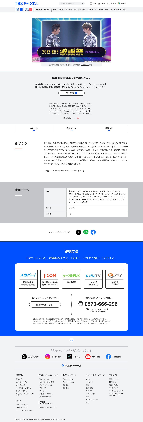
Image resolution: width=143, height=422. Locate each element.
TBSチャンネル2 (28, 9)
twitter (78, 232)
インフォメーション (46, 385)
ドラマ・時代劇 (58, 9)
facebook (93, 232)
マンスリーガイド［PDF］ (25, 410)
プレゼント (113, 3)
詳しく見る (70, 93)
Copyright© (18, 419)
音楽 (75, 9)
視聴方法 (123, 3)
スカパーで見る (21, 382)
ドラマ (88, 379)
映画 (106, 9)
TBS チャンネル (26, 3)
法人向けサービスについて (48, 407)
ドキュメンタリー (115, 9)
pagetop (71, 340)
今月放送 (39, 9)
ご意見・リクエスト (46, 394)
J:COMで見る (20, 385)
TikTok (77, 356)
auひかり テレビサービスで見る (25, 394)
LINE (85, 232)
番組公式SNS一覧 (73, 365)
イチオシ (103, 3)
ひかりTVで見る (21, 391)
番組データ (71, 128)
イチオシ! (42, 388)
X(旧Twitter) (33, 356)
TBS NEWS (113, 385)
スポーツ (90, 9)
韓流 (124, 9)
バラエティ (68, 9)
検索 (82, 3)
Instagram (56, 356)
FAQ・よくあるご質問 (46, 382)
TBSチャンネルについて (47, 379)
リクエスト (85, 65)
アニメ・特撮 (98, 9)
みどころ (34, 128)
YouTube (96, 356)
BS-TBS (111, 382)
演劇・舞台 (81, 9)
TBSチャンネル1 (19, 9)
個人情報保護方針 (45, 397)
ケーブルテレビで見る (23, 388)
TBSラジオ (112, 388)
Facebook (116, 356)
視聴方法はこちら (44, 304)
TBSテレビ (112, 379)
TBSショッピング (115, 391)
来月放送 (47, 9)
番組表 (94, 3)
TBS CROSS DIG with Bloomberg (116, 394)
